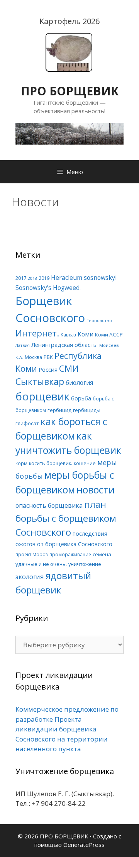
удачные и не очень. (41, 563)
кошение (85, 463)
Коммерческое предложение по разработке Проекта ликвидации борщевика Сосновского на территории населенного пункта (67, 729)
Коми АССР (109, 334)
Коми (85, 334)
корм (21, 463)
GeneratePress (84, 844)
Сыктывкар (39, 381)
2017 (20, 277)
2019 (44, 278)
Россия (48, 369)
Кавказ (68, 334)
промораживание (70, 554)
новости (95, 489)
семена (102, 554)
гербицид (59, 410)
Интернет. (37, 333)
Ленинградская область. (64, 344)
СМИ (69, 368)
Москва (33, 356)
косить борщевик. (50, 463)
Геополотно (99, 320)
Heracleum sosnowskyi (84, 277)
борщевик (42, 396)
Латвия (22, 345)
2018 (32, 278)
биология (79, 382)
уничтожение (84, 563)
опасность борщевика (49, 505)
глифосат (27, 423)
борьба (81, 398)
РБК (48, 356)
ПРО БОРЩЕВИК (70, 91)
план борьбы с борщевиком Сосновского (65, 518)
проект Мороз (31, 554)
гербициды (86, 410)
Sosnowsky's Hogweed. (48, 288)
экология (29, 576)
